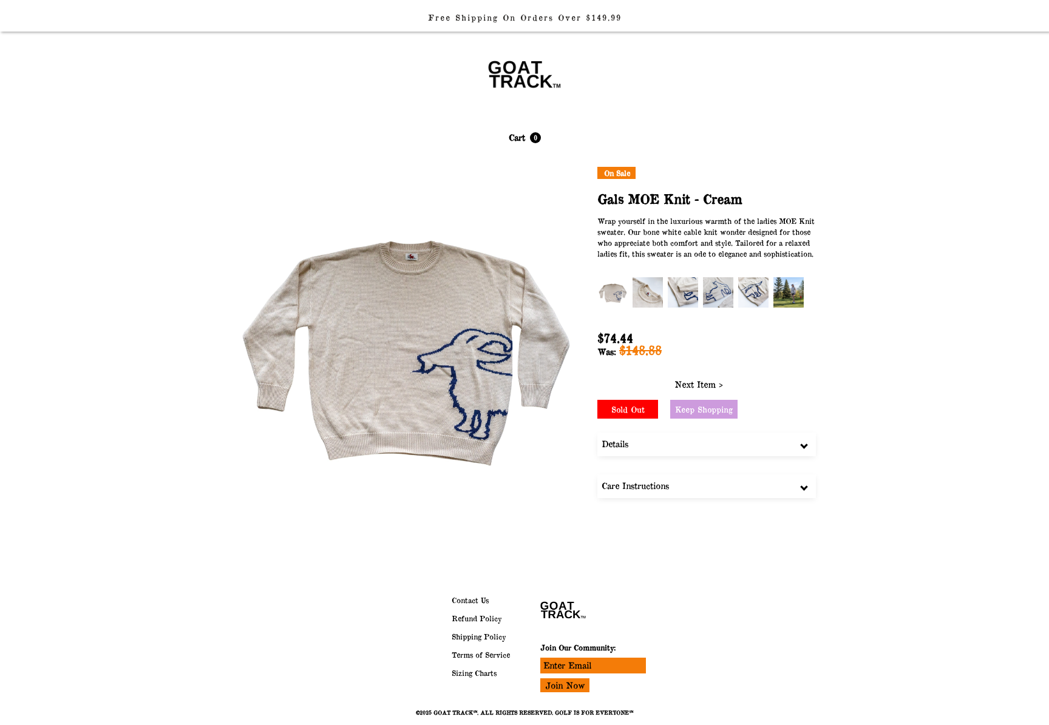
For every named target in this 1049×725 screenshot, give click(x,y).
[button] (525, 138)
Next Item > (698, 384)
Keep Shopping (704, 409)
